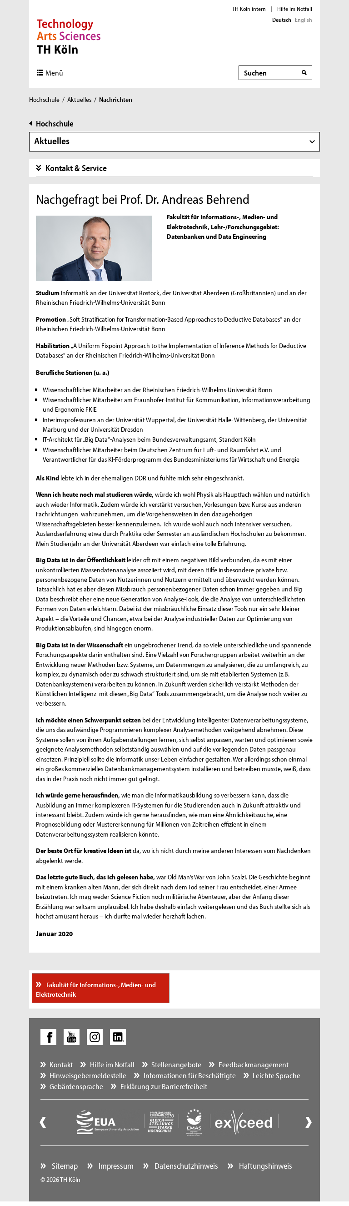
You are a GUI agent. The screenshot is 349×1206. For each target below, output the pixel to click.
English (303, 19)
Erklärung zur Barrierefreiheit (163, 1086)
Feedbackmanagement (254, 1064)
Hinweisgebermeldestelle (88, 1075)
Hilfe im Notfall (294, 8)
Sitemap (64, 1166)
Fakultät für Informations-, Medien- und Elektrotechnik (96, 989)
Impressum (115, 1166)
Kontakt (61, 1064)
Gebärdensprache (76, 1086)
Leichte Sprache (276, 1075)
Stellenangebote (176, 1064)
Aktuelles (79, 99)
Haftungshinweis (264, 1166)
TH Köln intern (249, 8)
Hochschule (44, 99)
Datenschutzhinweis (185, 1166)
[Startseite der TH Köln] (69, 35)
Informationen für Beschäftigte (190, 1075)
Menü (54, 72)
